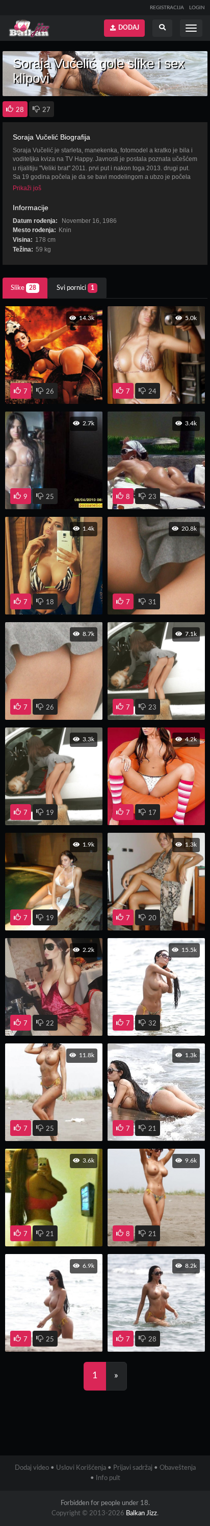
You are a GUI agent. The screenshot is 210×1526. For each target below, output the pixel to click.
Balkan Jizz (141, 1513)
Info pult (108, 1478)
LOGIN (197, 7)
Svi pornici (75, 288)
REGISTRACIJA (167, 7)
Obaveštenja (178, 1468)
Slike (23, 288)
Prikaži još (27, 188)
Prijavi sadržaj (132, 1468)
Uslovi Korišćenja (81, 1468)
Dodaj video (32, 1468)
